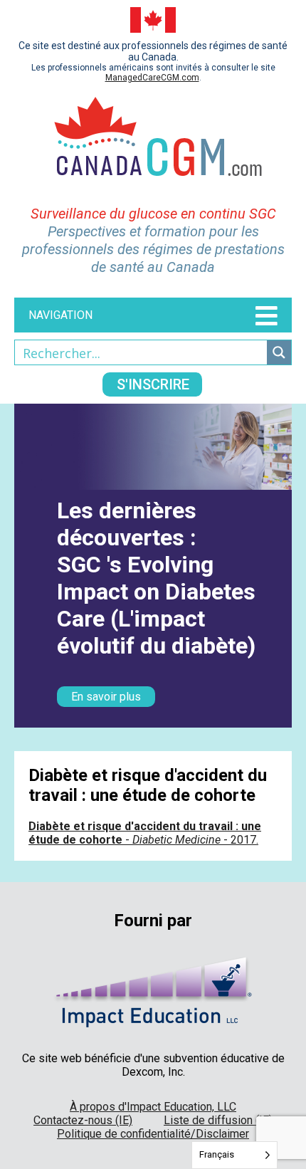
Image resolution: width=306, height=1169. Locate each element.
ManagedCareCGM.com (152, 78)
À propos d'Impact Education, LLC (153, 1106)
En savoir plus (106, 696)
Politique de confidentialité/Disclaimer (153, 1134)
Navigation (60, 315)
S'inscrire (153, 384)
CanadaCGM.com (153, 144)
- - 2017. (144, 832)
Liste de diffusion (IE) (218, 1120)
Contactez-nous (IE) (82, 1120)
